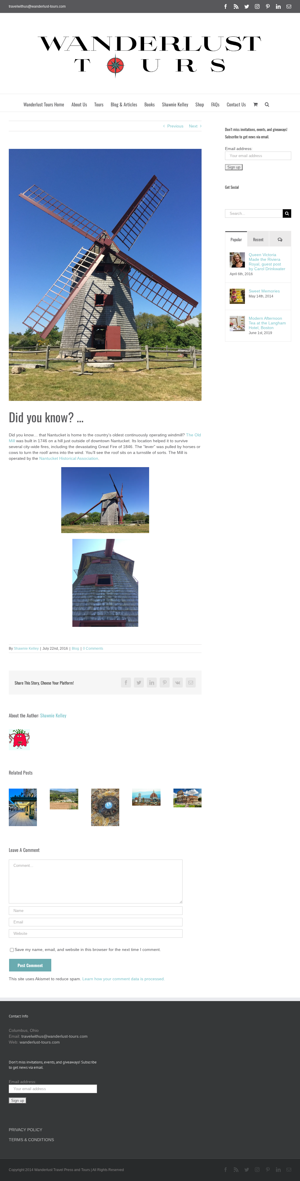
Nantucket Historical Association (68, 458)
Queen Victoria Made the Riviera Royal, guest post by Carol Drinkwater (267, 261)
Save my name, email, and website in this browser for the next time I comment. (88, 949)
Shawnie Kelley (26, 648)
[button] (267, 103)
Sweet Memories (264, 291)
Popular (236, 239)
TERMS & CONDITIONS (31, 1139)
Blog (75, 648)
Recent (258, 239)
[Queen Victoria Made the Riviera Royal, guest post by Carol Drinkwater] (237, 255)
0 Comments (93, 648)
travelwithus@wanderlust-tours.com (37, 6)
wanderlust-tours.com (40, 1042)
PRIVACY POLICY (25, 1129)
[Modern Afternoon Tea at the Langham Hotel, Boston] (237, 318)
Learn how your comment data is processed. (123, 978)
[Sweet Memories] (237, 291)
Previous (175, 126)
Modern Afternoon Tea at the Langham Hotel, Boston (267, 323)
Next (193, 126)
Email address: (239, 148)
